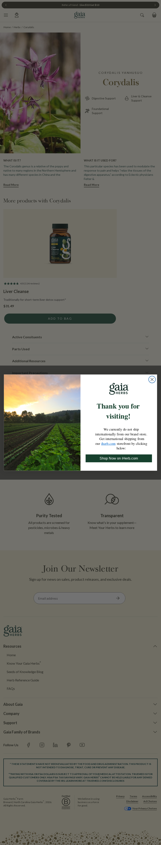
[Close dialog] (152, 379)
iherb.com (108, 443)
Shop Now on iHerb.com (119, 458)
